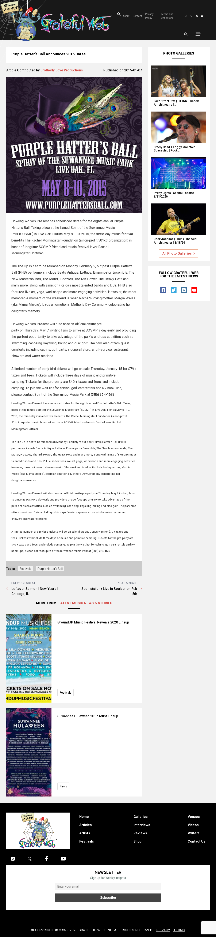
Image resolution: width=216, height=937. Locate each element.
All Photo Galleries (177, 253)
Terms (179, 930)
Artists (84, 833)
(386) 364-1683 (103, 395)
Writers (194, 833)
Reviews (140, 833)
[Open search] (186, 34)
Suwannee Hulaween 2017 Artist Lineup (87, 716)
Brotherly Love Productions (61, 70)
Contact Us (196, 841)
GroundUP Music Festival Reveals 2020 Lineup (93, 622)
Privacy (163, 930)
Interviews (142, 825)
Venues (194, 817)
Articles (85, 825)
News (63, 786)
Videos (193, 825)
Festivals (25, 568)
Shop (138, 841)
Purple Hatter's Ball (50, 568)
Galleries (141, 817)
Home (84, 817)
